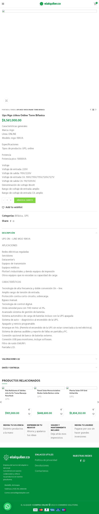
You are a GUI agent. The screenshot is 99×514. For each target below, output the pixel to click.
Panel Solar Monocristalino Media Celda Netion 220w (48, 392)
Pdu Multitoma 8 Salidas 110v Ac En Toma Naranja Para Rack (15, 393)
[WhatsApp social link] (13, 221)
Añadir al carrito (25, 200)
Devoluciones (42, 465)
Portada (5, 110)
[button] (29, 409)
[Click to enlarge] (6, 100)
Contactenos (41, 471)
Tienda (12, 110)
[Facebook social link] (10, 221)
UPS (26, 216)
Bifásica (19, 216)
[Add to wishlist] (29, 414)
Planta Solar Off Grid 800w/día (78, 392)
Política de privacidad (46, 460)
